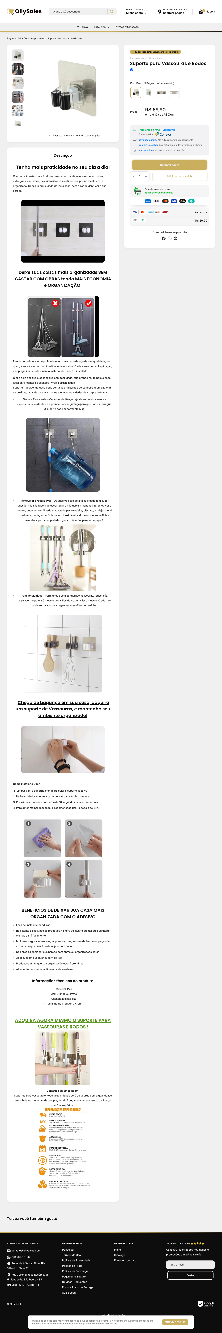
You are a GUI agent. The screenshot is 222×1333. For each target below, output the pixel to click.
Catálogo (100, 27)
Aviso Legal (69, 1292)
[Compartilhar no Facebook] (164, 239)
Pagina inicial (14, 38)
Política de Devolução (75, 1271)
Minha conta (134, 13)
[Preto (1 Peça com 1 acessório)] (135, 92)
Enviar (190, 1275)
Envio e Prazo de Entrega (77, 1287)
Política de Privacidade (76, 1260)
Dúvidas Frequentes (74, 1282)
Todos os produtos (34, 38)
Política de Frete (72, 1265)
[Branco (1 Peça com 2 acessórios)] (174, 92)
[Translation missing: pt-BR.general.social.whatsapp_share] (170, 239)
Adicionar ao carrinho (180, 176)
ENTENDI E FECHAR (175, 1322)
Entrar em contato (127, 27)
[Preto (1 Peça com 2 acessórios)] (161, 92)
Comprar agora (169, 164)
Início (85, 27)
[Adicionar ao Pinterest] (175, 239)
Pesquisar (68, 1249)
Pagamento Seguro (74, 1276)
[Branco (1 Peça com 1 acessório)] (148, 92)
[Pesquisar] (111, 11)
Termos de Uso (71, 1255)
